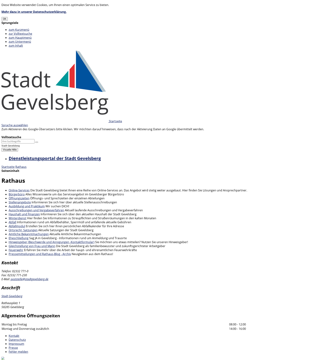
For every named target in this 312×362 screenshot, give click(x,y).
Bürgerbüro (17, 194)
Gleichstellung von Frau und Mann (32, 246)
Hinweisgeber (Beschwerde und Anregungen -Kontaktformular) (51, 242)
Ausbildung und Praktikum (27, 206)
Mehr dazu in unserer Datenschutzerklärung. (34, 12)
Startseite (8, 167)
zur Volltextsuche (20, 34)
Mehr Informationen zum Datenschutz (27, 133)
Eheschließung (19, 238)
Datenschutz (17, 340)
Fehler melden (18, 352)
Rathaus (21, 167)
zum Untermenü (20, 42)
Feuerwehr (16, 250)
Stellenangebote (20, 202)
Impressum (16, 344)
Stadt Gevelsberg (11, 296)
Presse (13, 348)
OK (4, 19)
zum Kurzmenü (19, 30)
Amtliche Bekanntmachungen (29, 234)
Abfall (12, 222)
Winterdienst (17, 218)
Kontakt (14, 336)
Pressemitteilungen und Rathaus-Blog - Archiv (40, 254)
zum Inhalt (16, 46)
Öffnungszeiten (19, 198)
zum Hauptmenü (20, 38)
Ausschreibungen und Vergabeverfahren (36, 210)
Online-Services (19, 190)
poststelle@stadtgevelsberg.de (29, 279)
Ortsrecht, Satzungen (23, 230)
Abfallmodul (17, 226)
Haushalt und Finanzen (24, 214)
